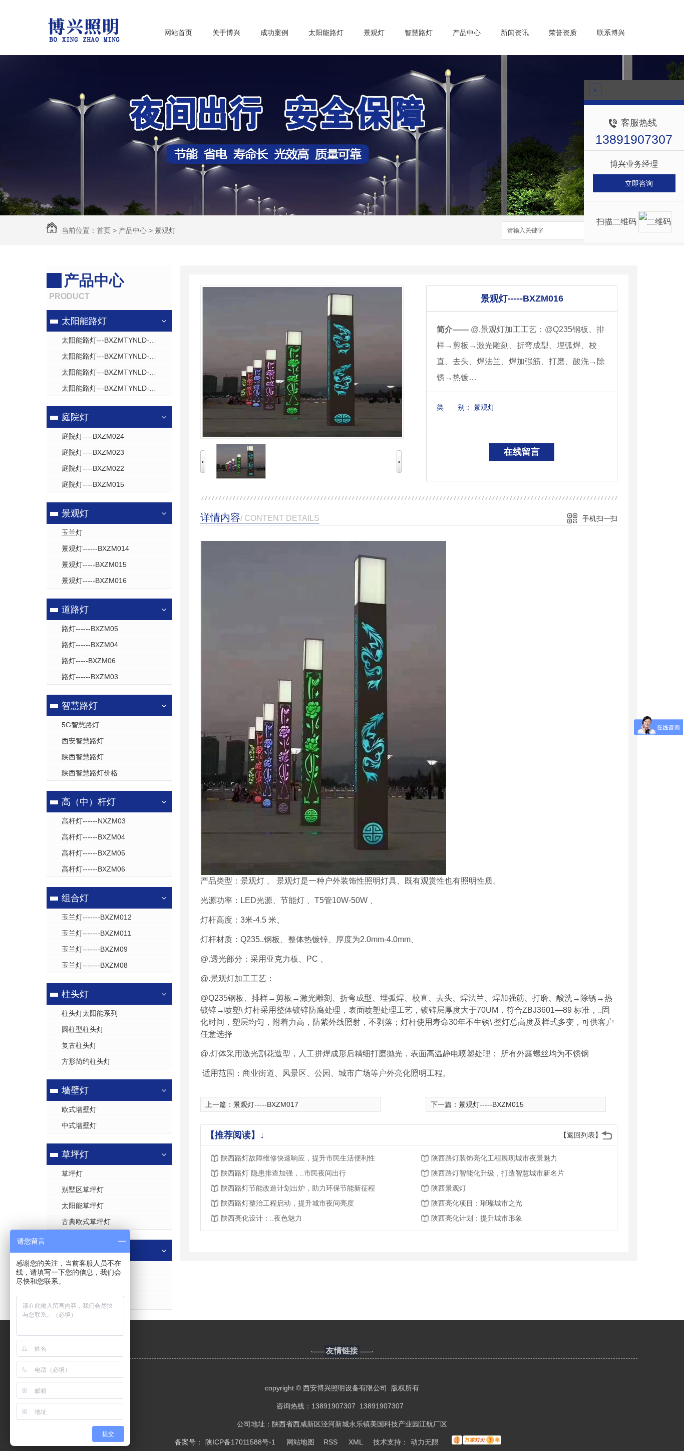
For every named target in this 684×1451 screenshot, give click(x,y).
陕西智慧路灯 (83, 757)
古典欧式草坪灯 (86, 1222)
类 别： (454, 407)
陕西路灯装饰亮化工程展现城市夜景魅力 (494, 1158)
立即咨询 (639, 183)
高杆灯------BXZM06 (93, 869)
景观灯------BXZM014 (95, 548)
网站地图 (300, 1442)
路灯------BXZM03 (90, 677)
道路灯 (75, 610)
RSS (331, 1442)
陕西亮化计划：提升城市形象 (476, 1218)
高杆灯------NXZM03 (94, 821)
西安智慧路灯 (83, 741)
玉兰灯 (72, 532)
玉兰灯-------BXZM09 (95, 949)
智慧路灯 (419, 33)
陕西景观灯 (448, 1188)
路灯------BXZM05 (90, 629)
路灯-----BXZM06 (89, 661)
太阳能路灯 (326, 33)
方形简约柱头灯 (86, 1061)
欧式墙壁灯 (79, 1109)
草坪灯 (75, 1154)
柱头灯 (75, 994)
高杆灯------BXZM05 (93, 853)
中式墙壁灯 (79, 1125)
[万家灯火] (476, 1442)
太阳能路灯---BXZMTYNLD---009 (114, 372)
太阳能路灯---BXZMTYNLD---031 (114, 340)
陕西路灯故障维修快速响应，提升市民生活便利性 (298, 1158)
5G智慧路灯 (80, 725)
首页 (104, 230)
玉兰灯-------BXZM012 (97, 917)
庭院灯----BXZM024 (93, 436)
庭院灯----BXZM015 (93, 484)
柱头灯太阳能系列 (90, 1013)
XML (357, 1442)
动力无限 (425, 1442)
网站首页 (178, 33)
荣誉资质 (563, 33)
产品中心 (467, 33)
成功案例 (274, 33)
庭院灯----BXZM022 (93, 468)
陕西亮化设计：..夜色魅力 (261, 1218)
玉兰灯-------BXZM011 (96, 933)
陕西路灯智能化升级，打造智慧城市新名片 (497, 1173)
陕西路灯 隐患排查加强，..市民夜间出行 (283, 1173)
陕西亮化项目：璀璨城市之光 (476, 1203)
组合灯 (75, 898)
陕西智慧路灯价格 (90, 773)
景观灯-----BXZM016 (94, 580)
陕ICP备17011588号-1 (240, 1442)
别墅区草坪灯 (83, 1190)
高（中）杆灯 (89, 802)
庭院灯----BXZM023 (93, 452)
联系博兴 (611, 33)
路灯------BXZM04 (90, 645)
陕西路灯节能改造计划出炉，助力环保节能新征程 (298, 1188)
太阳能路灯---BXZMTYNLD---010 (114, 388)
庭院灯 (75, 417)
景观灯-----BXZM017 (265, 1104)
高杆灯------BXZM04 (93, 837)
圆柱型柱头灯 (83, 1029)
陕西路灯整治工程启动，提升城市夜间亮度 (287, 1203)
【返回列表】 (581, 1135)
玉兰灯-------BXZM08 (95, 965)
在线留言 (522, 452)
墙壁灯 (75, 1090)
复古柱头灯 (79, 1045)
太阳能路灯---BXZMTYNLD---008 (114, 356)
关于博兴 (226, 33)
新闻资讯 (515, 33)
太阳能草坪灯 (83, 1206)
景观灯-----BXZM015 (94, 564)
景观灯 (374, 33)
